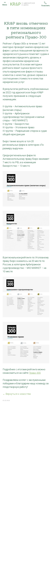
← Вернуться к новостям (17, 393)
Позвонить (45, 6)
